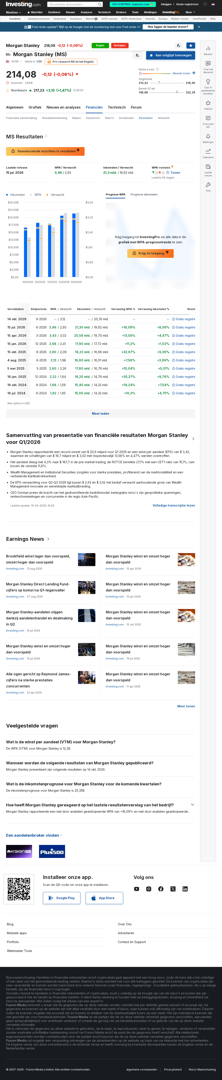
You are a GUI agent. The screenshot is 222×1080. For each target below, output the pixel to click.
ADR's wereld (109, 18)
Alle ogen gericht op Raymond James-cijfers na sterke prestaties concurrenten (38, 680)
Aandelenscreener (39, 18)
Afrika (213, 18)
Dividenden (126, 118)
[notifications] (205, 4)
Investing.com (15, 568)
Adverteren (126, 933)
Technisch (117, 107)
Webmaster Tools (19, 951)
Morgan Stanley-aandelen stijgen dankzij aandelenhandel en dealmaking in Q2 (39, 618)
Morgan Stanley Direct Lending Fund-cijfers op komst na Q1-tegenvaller (38, 587)
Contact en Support (132, 942)
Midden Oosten (180, 18)
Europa (163, 18)
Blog (10, 924)
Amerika (150, 18)
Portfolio (13, 942)
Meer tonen (186, 706)
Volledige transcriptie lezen (174, 505)
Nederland (60, 18)
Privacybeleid (173, 1069)
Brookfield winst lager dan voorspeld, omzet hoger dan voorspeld (38, 559)
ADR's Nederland (131, 18)
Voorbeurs (76, 18)
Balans (76, 118)
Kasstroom (93, 118)
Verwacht (164, 118)
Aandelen (15, 18)
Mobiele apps (17, 933)
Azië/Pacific (199, 18)
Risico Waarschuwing (202, 1069)
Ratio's (109, 118)
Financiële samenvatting (21, 118)
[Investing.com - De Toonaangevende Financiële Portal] (23, 4)
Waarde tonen (181, 73)
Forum (136, 107)
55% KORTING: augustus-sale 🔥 (132, 4)
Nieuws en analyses (64, 107)
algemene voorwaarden (141, 1069)
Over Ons (125, 924)
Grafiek (35, 107)
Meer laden (100, 413)
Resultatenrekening (54, 118)
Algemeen (14, 107)
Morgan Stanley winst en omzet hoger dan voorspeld (138, 559)
